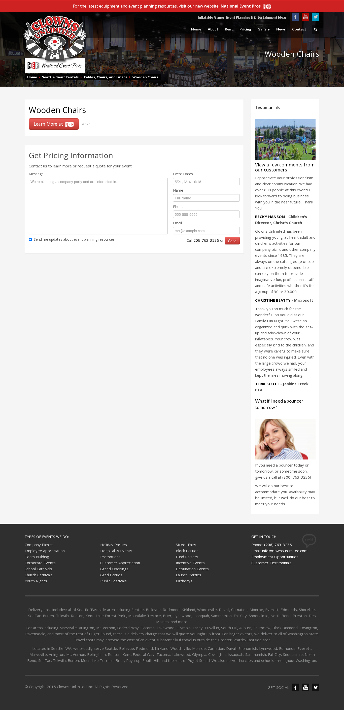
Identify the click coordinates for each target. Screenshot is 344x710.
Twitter (315, 17)
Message (36, 173)
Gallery (264, 29)
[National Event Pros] (266, 6)
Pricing (245, 29)
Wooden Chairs (145, 77)
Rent (229, 29)
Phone (178, 206)
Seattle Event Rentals (60, 77)
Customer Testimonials (271, 562)
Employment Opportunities (274, 556)
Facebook (295, 17)
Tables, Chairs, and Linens (105, 77)
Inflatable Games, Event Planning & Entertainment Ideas (242, 17)
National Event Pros (241, 6)
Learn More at (49, 124)
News (281, 29)
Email (177, 223)
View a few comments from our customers (285, 167)
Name (178, 190)
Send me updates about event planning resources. (74, 239)
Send (232, 240)
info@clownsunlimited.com (284, 550)
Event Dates (183, 173)
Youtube (305, 17)
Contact (299, 29)
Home (196, 29)
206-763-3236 (206, 240)
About (213, 29)
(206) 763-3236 (278, 544)
